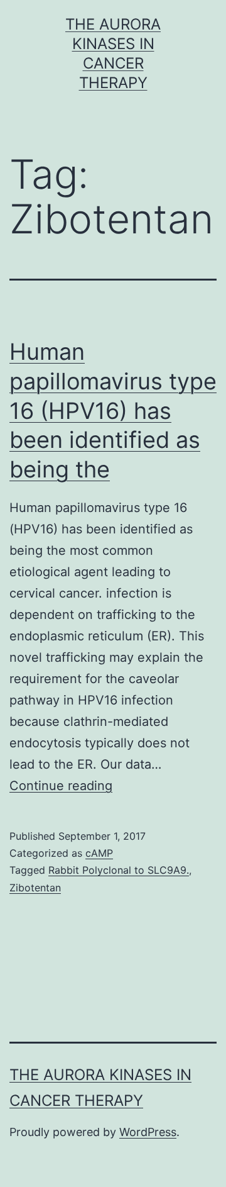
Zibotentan (35, 887)
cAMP (99, 853)
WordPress (147, 1132)
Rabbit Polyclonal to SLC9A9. (118, 870)
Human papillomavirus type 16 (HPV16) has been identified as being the (113, 410)
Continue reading (60, 785)
